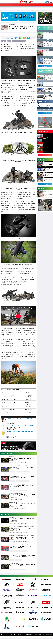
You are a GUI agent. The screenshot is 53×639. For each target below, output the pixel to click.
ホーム (3, 8)
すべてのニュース (8, 8)
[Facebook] (16, 37)
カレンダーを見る (45, 184)
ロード (15, 462)
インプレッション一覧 (45, 112)
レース (6, 4)
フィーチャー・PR (33, 4)
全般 (17, 508)
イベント (44, 4)
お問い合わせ (49, 634)
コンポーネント (23, 41)
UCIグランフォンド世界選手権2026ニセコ (22, 471)
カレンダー (49, 4)
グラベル (9, 41)
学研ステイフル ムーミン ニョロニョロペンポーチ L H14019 (19, 425)
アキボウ (22, 462)
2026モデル (40, 109)
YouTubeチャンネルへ (45, 154)
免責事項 (30, 634)
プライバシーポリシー (20, 634)
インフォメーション (13, 508)
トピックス (21, 4)
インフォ (26, 4)
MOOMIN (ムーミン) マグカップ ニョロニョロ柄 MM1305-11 (19, 418)
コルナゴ (18, 462)
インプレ (16, 4)
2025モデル (45, 109)
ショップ (40, 4)
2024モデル (50, 109)
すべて (2, 4)
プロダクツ (11, 4)
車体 (26, 462)
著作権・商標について (39, 634)
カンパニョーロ (15, 41)
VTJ (25, 508)
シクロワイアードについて (7, 634)
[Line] (20, 37)
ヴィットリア (21, 508)
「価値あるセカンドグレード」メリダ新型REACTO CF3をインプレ (47, 105)
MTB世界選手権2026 (18, 499)
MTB (13, 499)
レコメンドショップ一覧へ (45, 66)
